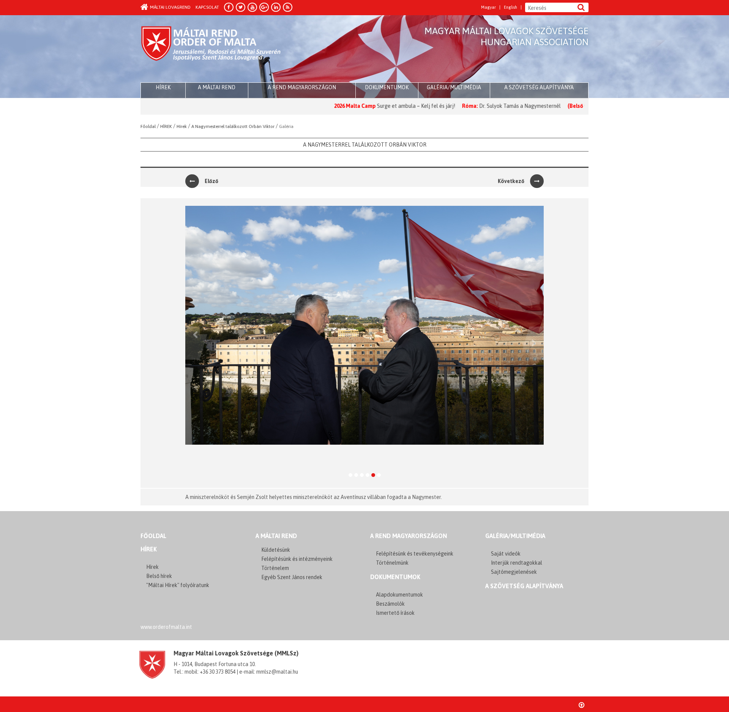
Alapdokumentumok (399, 595)
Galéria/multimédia (454, 87)
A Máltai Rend (216, 87)
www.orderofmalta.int (166, 627)
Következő (511, 181)
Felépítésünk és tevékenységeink (414, 554)
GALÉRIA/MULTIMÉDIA (515, 535)
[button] (192, 343)
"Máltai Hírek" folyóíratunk (177, 585)
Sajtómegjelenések (514, 572)
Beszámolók (390, 604)
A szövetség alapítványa (539, 87)
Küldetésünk (275, 550)
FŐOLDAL (153, 535)
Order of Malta (211, 49)
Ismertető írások (395, 613)
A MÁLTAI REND (276, 535)
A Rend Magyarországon (302, 87)
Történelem (275, 568)
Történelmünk (392, 563)
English (510, 7)
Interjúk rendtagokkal (516, 563)
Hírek (148, 549)
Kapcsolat (207, 7)
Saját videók (506, 554)
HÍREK (163, 87)
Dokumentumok (387, 87)
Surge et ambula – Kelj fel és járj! (385, 106)
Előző (211, 181)
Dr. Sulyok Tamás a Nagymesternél (489, 106)
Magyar (488, 7)
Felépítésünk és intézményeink (297, 559)
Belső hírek (159, 576)
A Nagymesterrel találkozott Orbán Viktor (364, 145)
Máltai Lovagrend (170, 7)
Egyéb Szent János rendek (291, 577)
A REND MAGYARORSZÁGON (408, 535)
